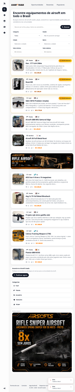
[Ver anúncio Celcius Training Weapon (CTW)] (18, 236)
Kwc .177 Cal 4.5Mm (34, 63)
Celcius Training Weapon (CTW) (38, 234)
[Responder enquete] (4, 33)
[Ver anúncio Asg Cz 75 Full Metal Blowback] (18, 198)
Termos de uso (14, 385)
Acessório (19, 295)
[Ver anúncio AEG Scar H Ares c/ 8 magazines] (18, 179)
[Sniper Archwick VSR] (42, 342)
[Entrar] (4, 388)
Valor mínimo (17, 48)
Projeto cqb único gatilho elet (38, 215)
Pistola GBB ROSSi (33, 252)
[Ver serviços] (4, 3)
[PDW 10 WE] (42, 161)
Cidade (15, 40)
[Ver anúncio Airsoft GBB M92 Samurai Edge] (18, 121)
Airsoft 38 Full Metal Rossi (36, 138)
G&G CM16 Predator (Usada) (37, 101)
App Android (33, 385)
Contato (24, 385)
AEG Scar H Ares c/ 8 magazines (38, 177)
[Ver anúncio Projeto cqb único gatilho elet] (18, 217)
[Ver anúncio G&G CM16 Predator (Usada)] (18, 103)
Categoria (16, 32)
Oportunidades (37, 5)
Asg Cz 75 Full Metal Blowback (38, 196)
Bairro (44, 40)
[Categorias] (4, 15)
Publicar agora (21, 275)
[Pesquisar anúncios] (4, 9)
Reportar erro (43, 385)
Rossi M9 (29, 82)
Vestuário (19, 300)
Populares (61, 5)
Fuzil (17, 286)
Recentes (49, 5)
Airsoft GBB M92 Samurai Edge (38, 120)
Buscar (67, 27)
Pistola (18, 290)
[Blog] (4, 27)
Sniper (18, 304)
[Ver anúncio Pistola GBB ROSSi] (18, 254)
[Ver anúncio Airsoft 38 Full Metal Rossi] (18, 140)
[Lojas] (4, 21)
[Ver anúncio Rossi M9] (18, 84)
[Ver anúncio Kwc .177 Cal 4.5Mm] (18, 65)
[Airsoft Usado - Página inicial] (17, 5)
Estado (45, 32)
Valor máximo (47, 48)
